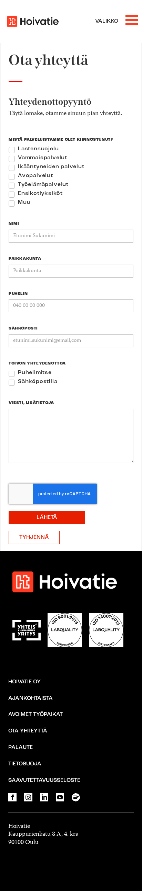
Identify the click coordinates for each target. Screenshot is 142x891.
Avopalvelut (35, 175)
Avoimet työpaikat (35, 714)
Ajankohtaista (30, 698)
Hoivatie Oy (24, 682)
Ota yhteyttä (27, 731)
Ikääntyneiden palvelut (51, 167)
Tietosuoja (24, 764)
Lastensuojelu (38, 149)
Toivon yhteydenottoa (37, 363)
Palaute (20, 747)
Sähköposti (23, 328)
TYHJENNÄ (34, 537)
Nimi (14, 224)
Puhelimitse (35, 372)
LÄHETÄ (47, 517)
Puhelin (18, 294)
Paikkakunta (25, 259)
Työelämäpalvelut (43, 184)
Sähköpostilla (37, 381)
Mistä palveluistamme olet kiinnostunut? (61, 140)
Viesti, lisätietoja (31, 403)
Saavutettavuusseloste (44, 780)
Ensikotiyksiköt (40, 193)
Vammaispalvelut (42, 158)
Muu (24, 202)
